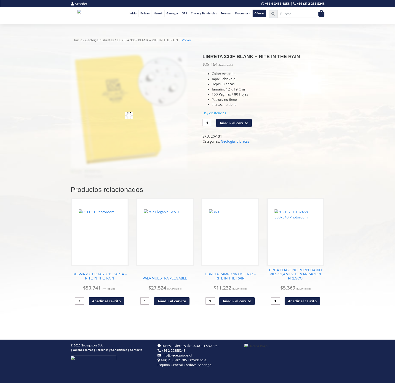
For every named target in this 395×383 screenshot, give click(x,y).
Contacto (136, 350)
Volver (186, 40)
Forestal (226, 13)
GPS (184, 13)
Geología (92, 40)
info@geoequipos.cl (177, 355)
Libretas (107, 40)
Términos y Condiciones (111, 350)
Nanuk (158, 13)
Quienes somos (83, 350)
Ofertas (259, 13)
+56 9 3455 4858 (277, 3)
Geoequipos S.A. (92, 345)
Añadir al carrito (234, 123)
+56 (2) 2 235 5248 (311, 3)
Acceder (80, 3)
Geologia (172, 13)
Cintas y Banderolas (204, 13)
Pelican (145, 13)
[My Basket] (321, 13)
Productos (241, 13)
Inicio (132, 13)
